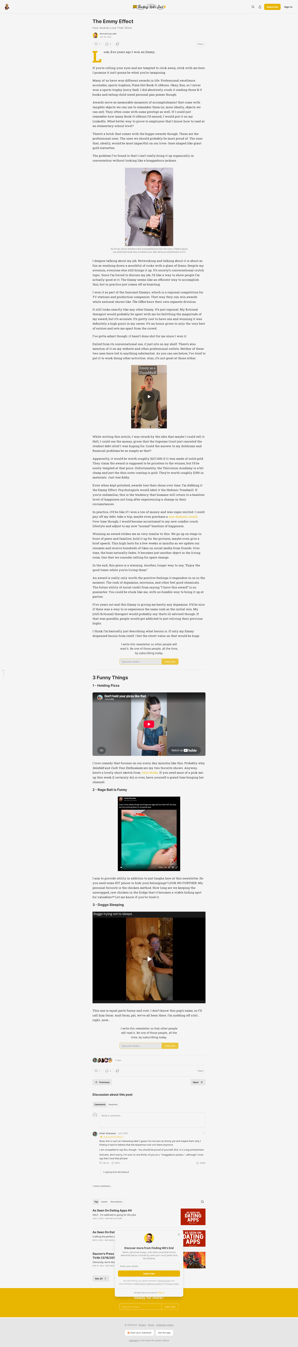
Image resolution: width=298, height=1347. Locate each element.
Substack (133, 1340)
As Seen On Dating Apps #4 (112, 1210)
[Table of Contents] (3, 673)
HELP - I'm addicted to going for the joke (114, 1214)
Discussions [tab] (116, 1201)
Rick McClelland (108, 34)
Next (196, 1082)
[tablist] (106, 1104)
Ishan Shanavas (107, 1133)
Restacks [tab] (112, 1104)
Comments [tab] (99, 1104)
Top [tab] (96, 1201)
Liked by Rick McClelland (113, 1137)
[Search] (253, 7)
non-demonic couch (183, 516)
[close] (178, 1234)
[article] (149, 1216)
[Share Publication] (260, 7)
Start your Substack (140, 1332)
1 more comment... (102, 1186)
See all (99, 1278)
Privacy (142, 1324)
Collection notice (164, 1324)
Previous (104, 1082)
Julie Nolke (149, 772)
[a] (149, 396)
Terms (151, 1324)
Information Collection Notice (148, 1283)
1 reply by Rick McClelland (116, 1172)
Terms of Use (164, 1280)
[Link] (88, 677)
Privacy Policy (172, 1283)
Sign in (288, 6)
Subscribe (272, 6)
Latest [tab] (104, 1201)
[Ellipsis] (203, 1133)
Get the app (164, 1332)
